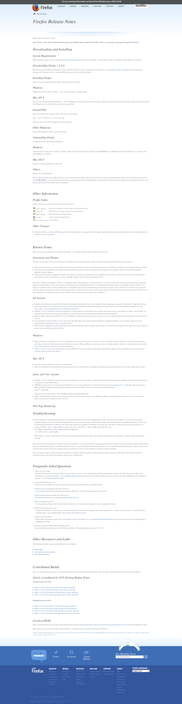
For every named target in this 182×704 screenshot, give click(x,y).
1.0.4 (121, 633)
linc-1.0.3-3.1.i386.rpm (123, 385)
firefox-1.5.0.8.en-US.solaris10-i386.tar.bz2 (48, 587)
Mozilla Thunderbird (106, 519)
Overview (79, 671)
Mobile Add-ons (95, 674)
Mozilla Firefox (42, 7)
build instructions (80, 513)
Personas (93, 677)
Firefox (38, 670)
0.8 (80, 633)
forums (43, 491)
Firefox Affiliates (87, 657)
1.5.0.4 (40, 635)
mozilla (141, 6)
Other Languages (139, 668)
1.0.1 (110, 633)
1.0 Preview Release (100, 633)
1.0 (107, 633)
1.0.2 (114, 633)
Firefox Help (38, 549)
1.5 (139, 633)
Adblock (49, 328)
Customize (52, 674)
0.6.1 (71, 633)
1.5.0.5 (44, 635)
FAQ (64, 679)
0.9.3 (92, 633)
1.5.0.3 (35, 635)
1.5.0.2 (147, 633)
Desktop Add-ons (95, 671)
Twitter (56, 656)
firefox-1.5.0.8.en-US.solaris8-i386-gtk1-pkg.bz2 (50, 611)
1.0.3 (118, 633)
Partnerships (121, 690)
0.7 (74, 633)
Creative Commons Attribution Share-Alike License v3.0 (46, 702)
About (121, 6)
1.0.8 (135, 633)
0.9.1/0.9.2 (87, 633)
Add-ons (97, 6)
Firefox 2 (136, 42)
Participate (120, 679)
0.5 (65, 633)
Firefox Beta (80, 677)
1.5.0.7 (53, 635)
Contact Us (120, 692)
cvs (113, 510)
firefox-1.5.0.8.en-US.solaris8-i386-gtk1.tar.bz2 (50, 592)
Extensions (39, 497)
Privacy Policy (34, 697)
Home (34, 14)
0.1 (55, 633)
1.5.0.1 (142, 633)
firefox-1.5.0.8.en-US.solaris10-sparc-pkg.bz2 (49, 608)
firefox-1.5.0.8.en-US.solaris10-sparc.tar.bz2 (48, 590)
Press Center (121, 682)
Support (109, 6)
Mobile (73, 6)
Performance (53, 677)
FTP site (105, 629)
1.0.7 (132, 633)
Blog (118, 671)
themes (48, 497)
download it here (114, 70)
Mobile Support (108, 674)
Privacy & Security (52, 683)
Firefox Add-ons (73, 497)
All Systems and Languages (112, 625)
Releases (85, 6)
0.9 (83, 633)
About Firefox (121, 674)
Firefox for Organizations (81, 683)
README (47, 582)
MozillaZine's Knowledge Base (44, 552)
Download (66, 671)
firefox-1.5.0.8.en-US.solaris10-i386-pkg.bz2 (49, 606)
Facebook (71, 656)
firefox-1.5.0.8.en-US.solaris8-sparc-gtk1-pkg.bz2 (50, 613)
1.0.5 (125, 633)
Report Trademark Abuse (57, 697)
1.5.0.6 (49, 635)
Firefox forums (98, 484)
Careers (119, 687)
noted (46, 699)
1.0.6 (128, 633)
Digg (73, 476)
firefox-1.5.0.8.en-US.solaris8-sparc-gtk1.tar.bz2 (50, 594)
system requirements (75, 60)
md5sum (72, 587)
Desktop (61, 6)
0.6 (68, 633)
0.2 (57, 633)
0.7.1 (77, 633)
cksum (66, 587)
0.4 (62, 633)
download (75, 510)
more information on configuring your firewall (63, 309)
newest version (46, 351)
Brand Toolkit (121, 684)
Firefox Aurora (81, 674)
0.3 (60, 633)
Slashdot (68, 476)
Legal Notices (44, 697)
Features (51, 671)
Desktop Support (109, 671)
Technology (53, 679)
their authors (94, 625)
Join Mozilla (121, 677)
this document (49, 234)
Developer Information (42, 554)
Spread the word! (58, 478)
